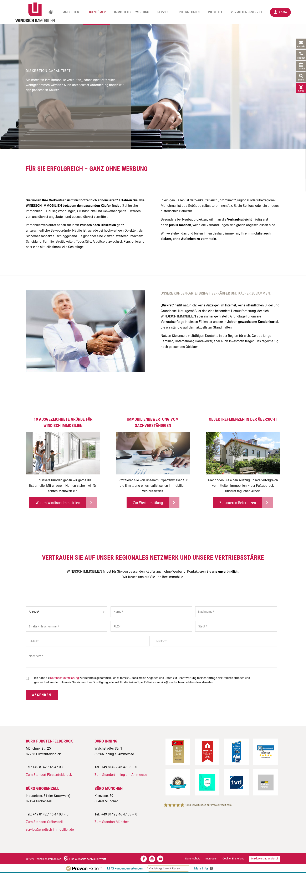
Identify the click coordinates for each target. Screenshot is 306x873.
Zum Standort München (112, 822)
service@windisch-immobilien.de (50, 830)
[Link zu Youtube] (160, 858)
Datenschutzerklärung (64, 678)
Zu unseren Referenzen (237, 502)
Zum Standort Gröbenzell (44, 822)
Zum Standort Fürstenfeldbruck (49, 775)
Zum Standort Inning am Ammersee (121, 775)
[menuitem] (50, 12)
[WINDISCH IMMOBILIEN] (35, 12)
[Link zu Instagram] (152, 858)
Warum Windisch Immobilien (58, 502)
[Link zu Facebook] (144, 858)
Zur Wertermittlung (148, 502)
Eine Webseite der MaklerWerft (87, 858)
